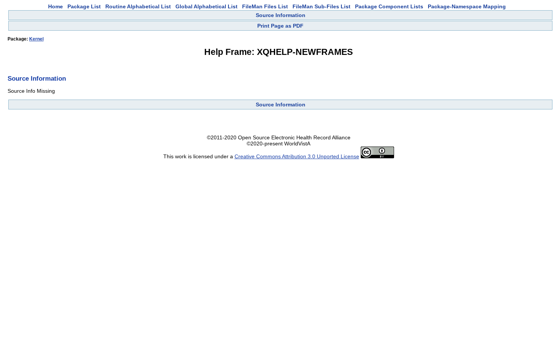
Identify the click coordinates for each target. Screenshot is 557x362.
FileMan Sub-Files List (321, 6)
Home (55, 6)
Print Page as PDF (280, 26)
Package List (84, 6)
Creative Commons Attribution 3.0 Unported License (297, 156)
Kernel (36, 39)
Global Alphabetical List (206, 6)
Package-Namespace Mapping (467, 6)
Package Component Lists (389, 6)
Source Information (280, 15)
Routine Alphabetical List (138, 6)
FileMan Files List (265, 6)
